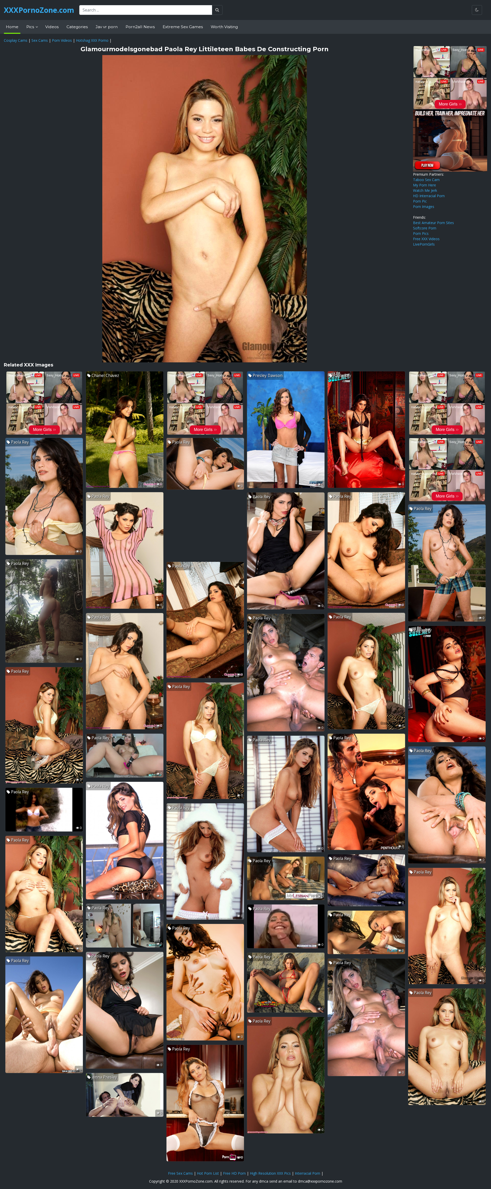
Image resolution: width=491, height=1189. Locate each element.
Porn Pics (421, 233)
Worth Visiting (224, 26)
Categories (77, 26)
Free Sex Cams (180, 1173)
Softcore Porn (424, 228)
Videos (52, 26)
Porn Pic (420, 201)
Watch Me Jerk (425, 190)
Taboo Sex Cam (426, 179)
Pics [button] (30, 26)
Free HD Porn (234, 1173)
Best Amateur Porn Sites (433, 222)
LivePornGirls (424, 244)
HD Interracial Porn (429, 195)
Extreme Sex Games (183, 26)
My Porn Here (424, 185)
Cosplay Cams (15, 40)
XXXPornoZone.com (39, 10)
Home (12, 26)
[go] (217, 10)
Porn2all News (140, 26)
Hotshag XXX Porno (92, 40)
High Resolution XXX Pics (270, 1173)
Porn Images (423, 206)
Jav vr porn (107, 26)
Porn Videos (62, 40)
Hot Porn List (208, 1173)
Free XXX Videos (426, 238)
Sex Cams (39, 40)
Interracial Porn (307, 1173)
